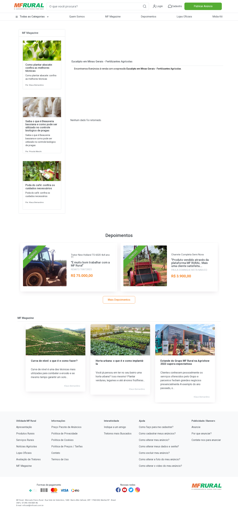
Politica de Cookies (62, 440)
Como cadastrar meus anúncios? (157, 433)
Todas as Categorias (32, 16)
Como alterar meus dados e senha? (159, 446)
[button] (144, 6)
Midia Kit (217, 16)
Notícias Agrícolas (26, 446)
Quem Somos (77, 16)
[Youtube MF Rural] (124, 489)
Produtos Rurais (25, 433)
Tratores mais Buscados (117, 433)
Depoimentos (148, 16)
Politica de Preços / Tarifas (67, 446)
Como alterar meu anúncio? (154, 440)
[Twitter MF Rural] (131, 489)
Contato (55, 452)
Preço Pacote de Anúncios (66, 427)
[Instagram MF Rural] (137, 489)
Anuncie (196, 427)
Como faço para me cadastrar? (156, 427)
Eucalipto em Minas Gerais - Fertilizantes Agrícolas (102, 61)
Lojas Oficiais (184, 16)
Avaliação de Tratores (28, 459)
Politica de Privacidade (64, 433)
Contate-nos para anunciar (206, 440)
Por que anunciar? (202, 433)
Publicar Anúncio (203, 6)
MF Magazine (113, 16)
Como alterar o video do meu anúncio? (160, 465)
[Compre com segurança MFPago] (21, 490)
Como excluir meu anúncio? (154, 452)
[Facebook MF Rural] (118, 489)
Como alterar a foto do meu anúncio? (159, 459)
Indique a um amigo (115, 427)
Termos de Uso (60, 459)
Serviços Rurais (25, 440)
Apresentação (24, 427)
